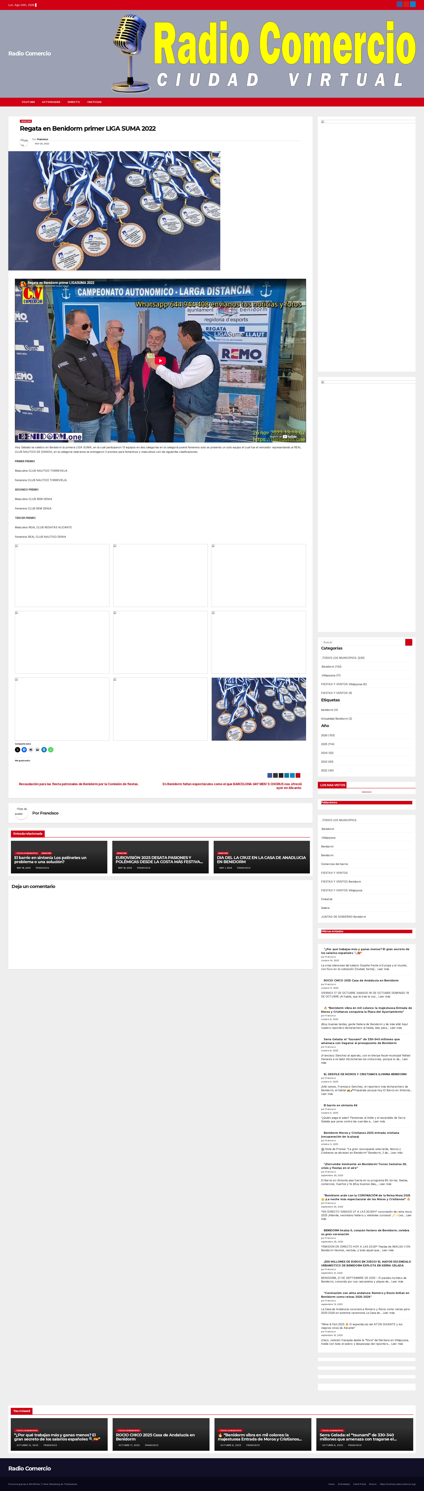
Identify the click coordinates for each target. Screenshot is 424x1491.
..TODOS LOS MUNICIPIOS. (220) (343, 657)
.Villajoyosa (328, 837)
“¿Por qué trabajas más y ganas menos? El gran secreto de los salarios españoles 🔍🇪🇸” (57, 1437)
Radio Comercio (29, 53)
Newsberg (54, 1484)
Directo (74, 102)
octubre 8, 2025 (231, 1445)
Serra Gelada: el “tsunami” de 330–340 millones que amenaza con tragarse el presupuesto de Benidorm (357, 1439)
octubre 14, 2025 (28, 1445)
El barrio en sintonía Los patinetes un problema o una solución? (50, 859)
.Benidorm (26, 121)
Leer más (383, 969)
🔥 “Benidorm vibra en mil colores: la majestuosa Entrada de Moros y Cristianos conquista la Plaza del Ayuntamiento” (258, 1439)
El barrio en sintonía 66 (341, 1105)
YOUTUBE (28, 102)
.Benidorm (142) (331, 666)
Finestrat (326, 899)
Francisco (42, 139)
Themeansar (70, 1484)
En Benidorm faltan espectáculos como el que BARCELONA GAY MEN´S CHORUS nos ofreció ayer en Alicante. (232, 786)
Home (332, 1484)
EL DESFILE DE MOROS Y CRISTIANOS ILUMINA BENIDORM (365, 1074)
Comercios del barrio (334, 864)
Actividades (51, 102)
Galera (325, 908)
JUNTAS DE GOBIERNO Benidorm (343, 916)
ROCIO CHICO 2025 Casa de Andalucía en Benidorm (361, 980)
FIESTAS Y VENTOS (334, 872)
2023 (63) (327, 761)
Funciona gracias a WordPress (24, 1484)
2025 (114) (328, 744)
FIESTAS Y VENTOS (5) (336, 693)
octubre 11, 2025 (129, 1445)
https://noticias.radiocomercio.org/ (398, 1484)
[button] (407, 102)
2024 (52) (327, 753)
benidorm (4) (329, 709)
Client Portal (359, 1484)
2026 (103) (328, 735)
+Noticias (94, 102)
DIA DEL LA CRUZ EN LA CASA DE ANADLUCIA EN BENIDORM (261, 859)
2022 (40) (327, 770)
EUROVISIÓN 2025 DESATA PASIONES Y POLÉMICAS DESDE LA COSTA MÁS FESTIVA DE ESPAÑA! (158, 861)
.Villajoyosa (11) (331, 675)
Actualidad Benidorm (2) (336, 718)
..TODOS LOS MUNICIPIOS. (26, 853)
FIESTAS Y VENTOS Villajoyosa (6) (344, 684)
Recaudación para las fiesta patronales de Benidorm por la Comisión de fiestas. (79, 784)
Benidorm (327, 846)
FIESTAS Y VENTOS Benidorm (341, 881)
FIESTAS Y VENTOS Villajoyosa (341, 890)
